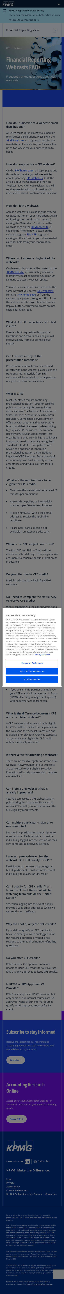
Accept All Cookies (32, 679)
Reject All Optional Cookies (32, 671)
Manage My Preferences (32, 663)
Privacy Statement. (42, 654)
